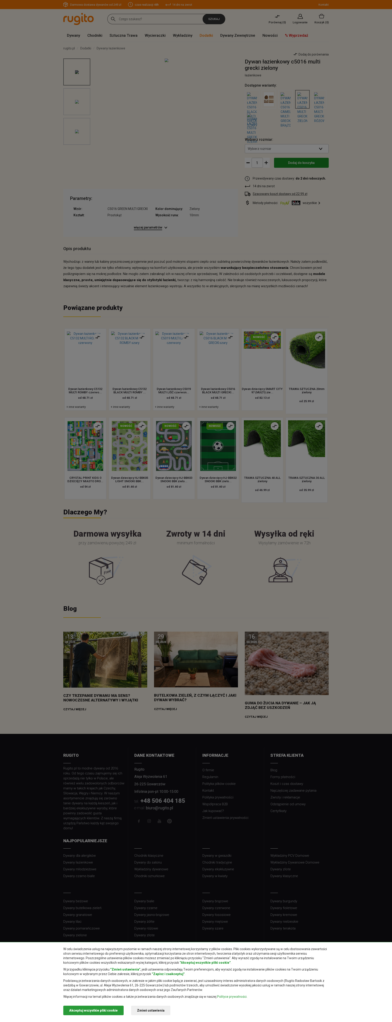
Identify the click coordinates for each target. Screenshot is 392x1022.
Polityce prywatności (232, 996)
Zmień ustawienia (150, 1010)
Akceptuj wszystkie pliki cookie (93, 1010)
